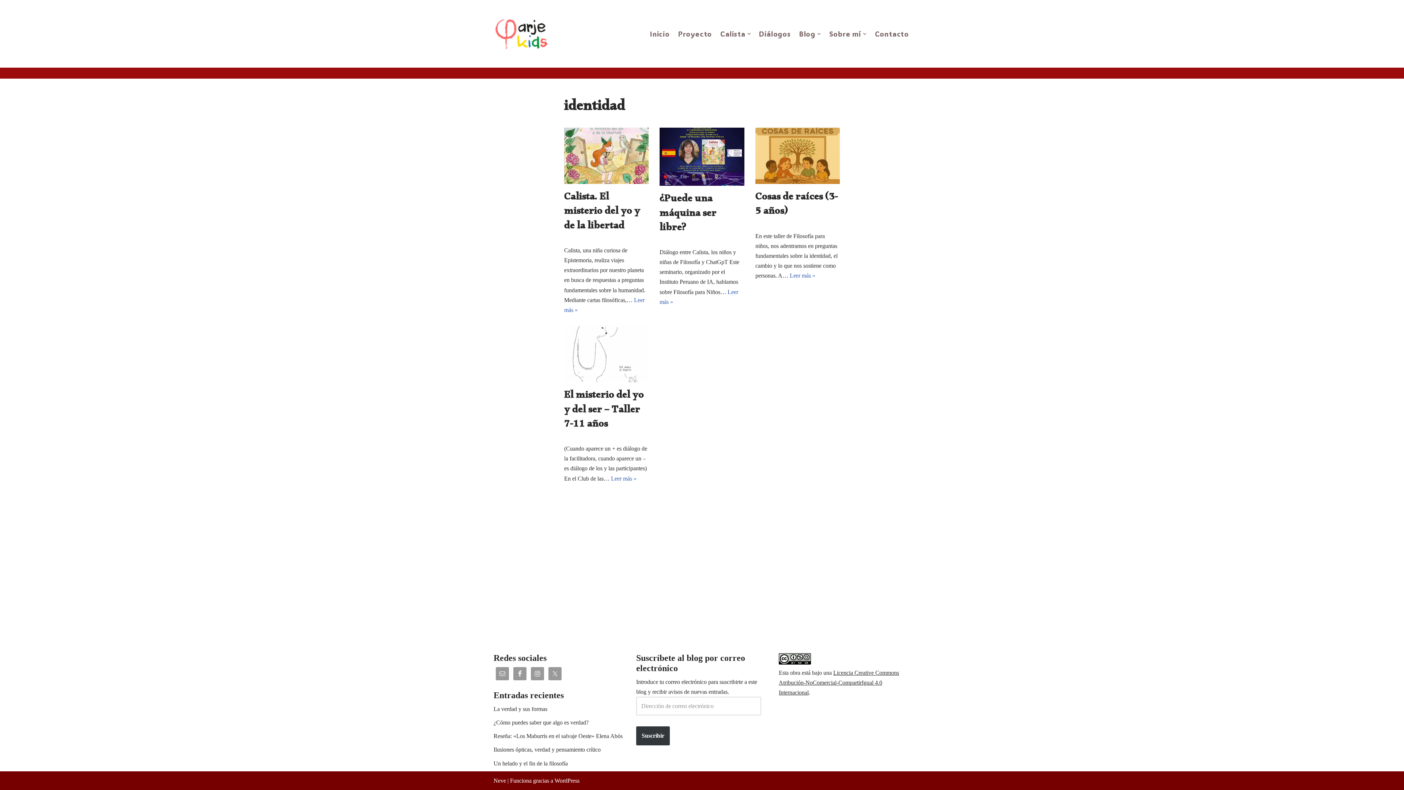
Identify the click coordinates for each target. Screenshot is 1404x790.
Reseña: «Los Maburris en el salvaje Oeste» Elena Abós (558, 736)
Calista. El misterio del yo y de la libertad (602, 213)
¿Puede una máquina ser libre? (688, 214)
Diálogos (774, 33)
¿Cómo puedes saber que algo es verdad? (541, 722)
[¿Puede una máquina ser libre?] (702, 157)
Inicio (660, 33)
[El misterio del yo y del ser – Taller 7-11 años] (606, 354)
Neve (500, 781)
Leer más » (802, 275)
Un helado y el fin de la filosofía (531, 763)
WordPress (567, 781)
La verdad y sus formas (520, 709)
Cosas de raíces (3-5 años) (796, 205)
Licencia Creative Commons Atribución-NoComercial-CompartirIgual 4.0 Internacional (839, 683)
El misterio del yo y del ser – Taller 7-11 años (604, 411)
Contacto (892, 33)
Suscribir (653, 736)
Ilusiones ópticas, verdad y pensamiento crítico (547, 749)
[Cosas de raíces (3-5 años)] (797, 156)
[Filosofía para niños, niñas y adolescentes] (523, 34)
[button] (749, 34)
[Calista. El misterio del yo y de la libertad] (606, 156)
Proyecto (695, 33)
